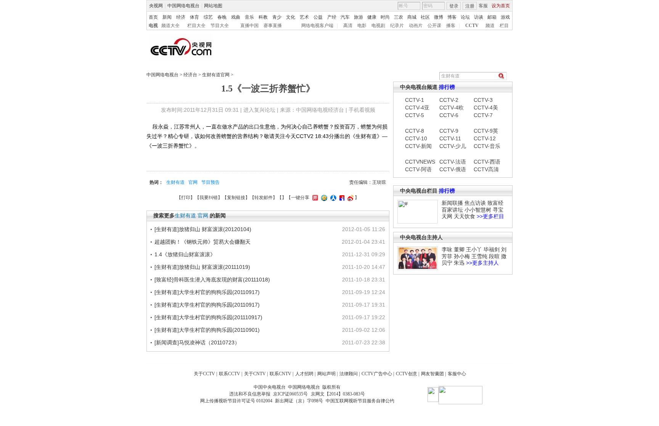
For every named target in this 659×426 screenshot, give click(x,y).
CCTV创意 (406, 373)
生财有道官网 (216, 74)
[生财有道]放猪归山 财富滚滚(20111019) (202, 267)
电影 (361, 25)
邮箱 (492, 17)
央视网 (156, 5)
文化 (290, 17)
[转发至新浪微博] (350, 197)
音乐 (249, 17)
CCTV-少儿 (452, 146)
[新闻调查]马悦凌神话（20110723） (197, 342)
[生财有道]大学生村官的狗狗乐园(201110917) (208, 317)
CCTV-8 (414, 131)
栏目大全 (196, 25)
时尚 (385, 17)
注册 (469, 6)
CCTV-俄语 (452, 169)
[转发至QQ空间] (323, 197)
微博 (438, 17)
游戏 (505, 17)
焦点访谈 (475, 203)
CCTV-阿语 (418, 169)
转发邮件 (263, 197)
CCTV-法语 (452, 162)
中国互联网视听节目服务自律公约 (360, 400)
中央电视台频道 (418, 87)
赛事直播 (273, 25)
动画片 (416, 25)
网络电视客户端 (317, 25)
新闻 (167, 17)
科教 (263, 17)
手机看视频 (362, 110)
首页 (153, 17)
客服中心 (457, 373)
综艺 (208, 17)
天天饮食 (464, 216)
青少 (276, 17)
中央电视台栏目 (418, 191)
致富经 (495, 203)
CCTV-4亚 (417, 107)
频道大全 (170, 25)
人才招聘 (304, 373)
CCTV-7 (483, 115)
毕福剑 (492, 249)
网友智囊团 (432, 373)
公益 (318, 17)
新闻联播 (452, 203)
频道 (490, 25)
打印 (185, 197)
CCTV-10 (416, 138)
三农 (398, 17)
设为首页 (501, 5)
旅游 (358, 17)
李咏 (447, 249)
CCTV (472, 25)
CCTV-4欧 (451, 107)
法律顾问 (348, 373)
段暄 (494, 256)
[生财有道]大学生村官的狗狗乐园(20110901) (207, 330)
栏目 (504, 25)
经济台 (190, 74)
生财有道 (175, 182)
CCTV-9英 (486, 131)
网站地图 (213, 5)
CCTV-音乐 (487, 146)
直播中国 (249, 25)
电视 (153, 25)
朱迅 (459, 263)
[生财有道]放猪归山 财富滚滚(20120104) (202, 229)
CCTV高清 (486, 169)
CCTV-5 (414, 115)
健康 (371, 17)
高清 (347, 25)
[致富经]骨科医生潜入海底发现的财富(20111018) (212, 279)
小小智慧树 (478, 210)
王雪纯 (479, 256)
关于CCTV (204, 373)
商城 (411, 17)
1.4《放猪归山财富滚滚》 (184, 254)
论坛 (465, 17)
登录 (453, 6)
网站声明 (326, 373)
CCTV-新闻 (418, 146)
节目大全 (220, 25)
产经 (331, 17)
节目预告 (210, 182)
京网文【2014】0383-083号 (338, 394)
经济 (180, 17)
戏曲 (235, 17)
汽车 (345, 17)
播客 (450, 25)
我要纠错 (208, 197)
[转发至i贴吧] (341, 197)
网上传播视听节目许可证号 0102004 (236, 400)
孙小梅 (462, 256)
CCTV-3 (483, 100)
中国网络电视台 (183, 5)
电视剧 (378, 25)
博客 (451, 17)
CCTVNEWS (418, 162)
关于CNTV (255, 373)
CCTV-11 (450, 138)
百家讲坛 (452, 210)
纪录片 (397, 25)
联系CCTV (229, 373)
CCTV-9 (448, 131)
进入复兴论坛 (259, 110)
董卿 (459, 249)
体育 (194, 17)
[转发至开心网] (314, 197)
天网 (447, 216)
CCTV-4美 (486, 107)
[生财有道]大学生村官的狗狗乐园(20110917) (207, 292)
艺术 (304, 17)
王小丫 (474, 249)
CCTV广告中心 (377, 373)
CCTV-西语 (487, 162)
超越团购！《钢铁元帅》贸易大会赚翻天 (202, 242)
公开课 (434, 25)
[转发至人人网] (332, 197)
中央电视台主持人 (421, 237)
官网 (193, 182)
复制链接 (236, 197)
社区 (425, 17)
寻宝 (498, 210)
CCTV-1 (414, 100)
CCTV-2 (448, 100)
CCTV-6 (448, 115)
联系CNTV (280, 373)
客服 (483, 5)
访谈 (478, 17)
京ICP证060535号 (290, 394)
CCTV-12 (485, 138)
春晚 (222, 17)
